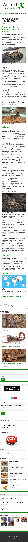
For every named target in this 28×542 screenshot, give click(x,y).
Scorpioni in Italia (4, 427)
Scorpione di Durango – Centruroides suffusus (13, 346)
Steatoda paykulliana (13, 461)
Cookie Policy (16, 536)
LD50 (20, 135)
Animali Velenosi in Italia (6, 423)
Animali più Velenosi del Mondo (7, 425)
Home (2, 13)
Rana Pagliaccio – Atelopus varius (16, 485)
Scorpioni (7, 13)
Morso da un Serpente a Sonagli (16, 467)
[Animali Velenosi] (14, 5)
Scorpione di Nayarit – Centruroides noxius (12, 329)
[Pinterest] (15, 398)
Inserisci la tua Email (6, 407)
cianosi (21, 175)
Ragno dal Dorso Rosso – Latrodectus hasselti (9, 305)
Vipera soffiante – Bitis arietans (17, 308)
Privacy (10, 536)
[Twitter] (12, 398)
